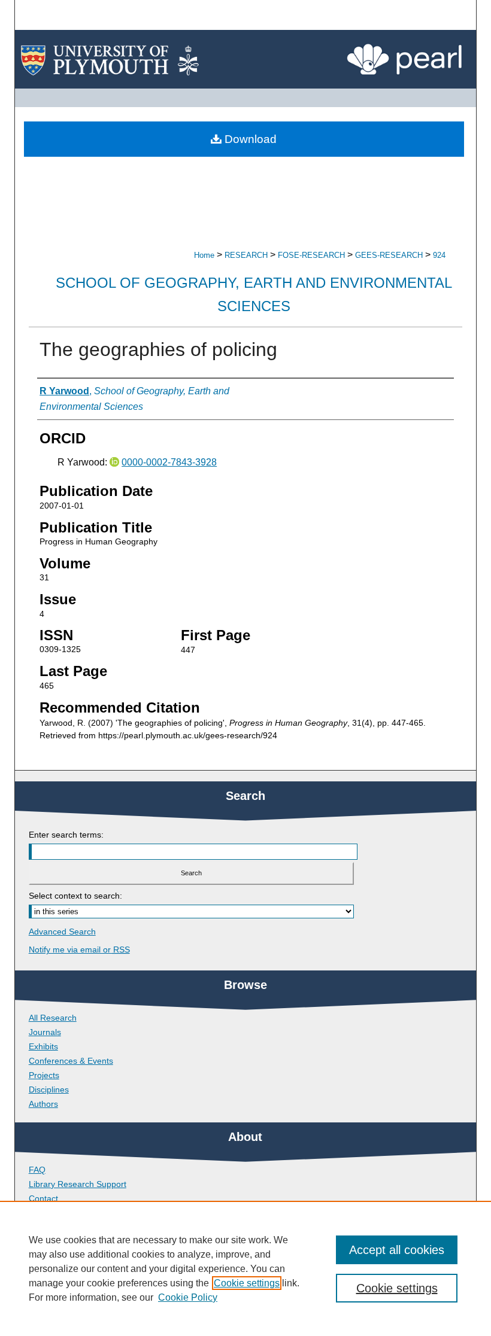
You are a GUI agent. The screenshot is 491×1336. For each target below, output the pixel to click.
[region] (245, 1268)
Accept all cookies (396, 1249)
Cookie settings (247, 1283)
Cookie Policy (187, 1297)
